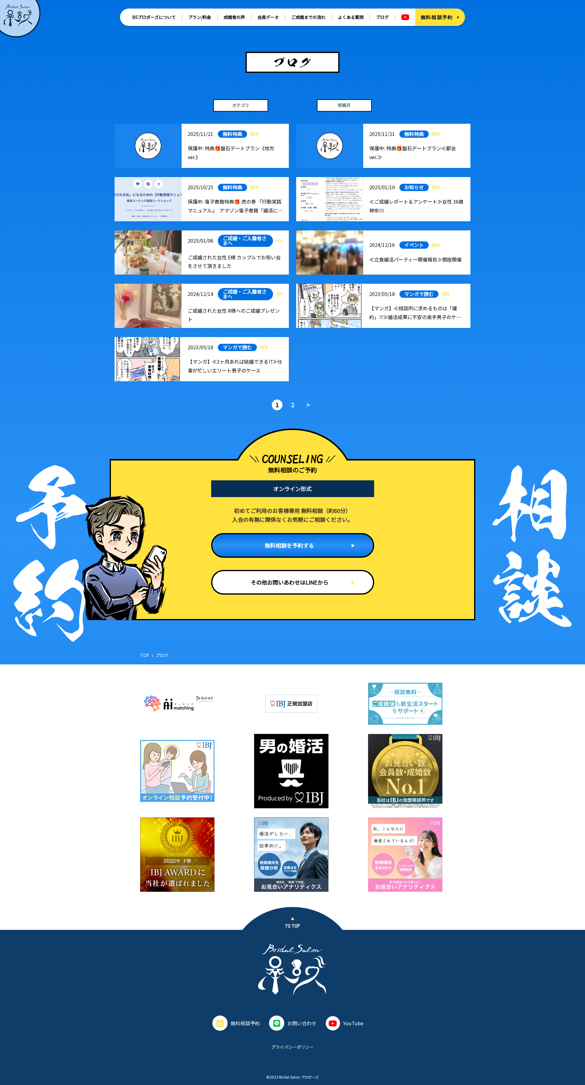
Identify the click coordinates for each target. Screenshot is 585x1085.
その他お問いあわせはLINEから (289, 582)
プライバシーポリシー (292, 1047)
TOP (144, 655)
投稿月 (344, 105)
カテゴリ (240, 105)
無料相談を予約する (289, 545)
